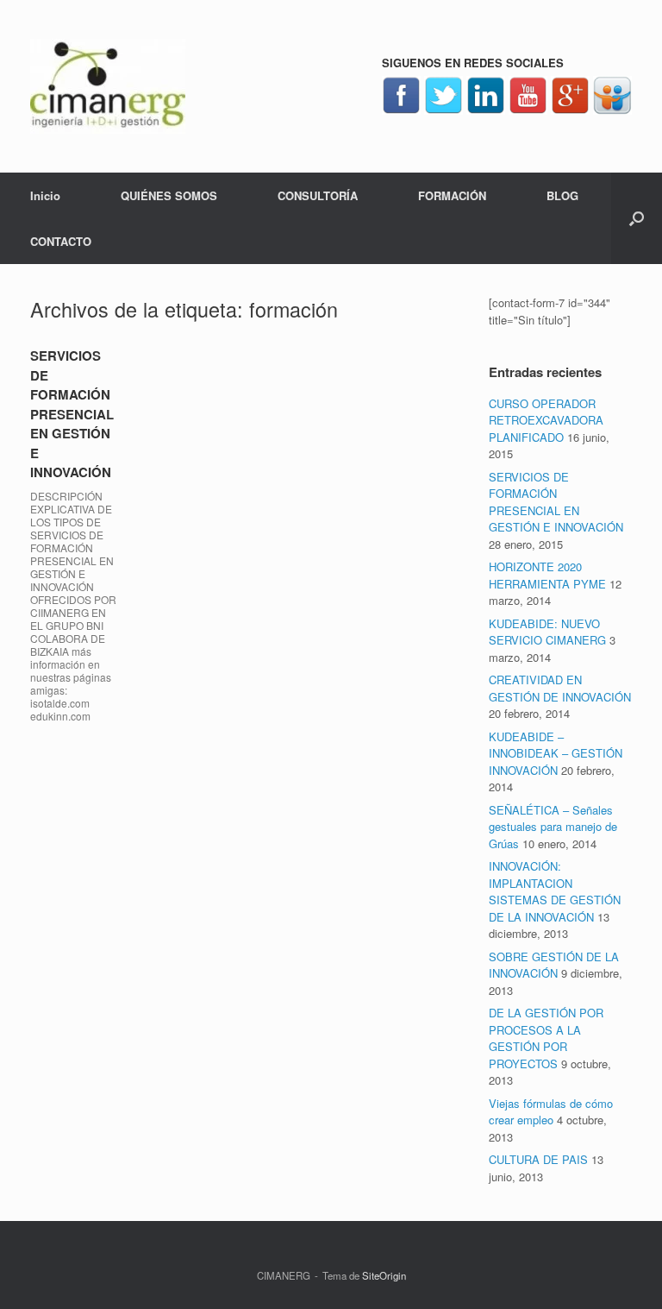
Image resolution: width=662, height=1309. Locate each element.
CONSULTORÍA (318, 195)
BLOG (562, 195)
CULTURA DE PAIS (538, 1159)
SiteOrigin (384, 1275)
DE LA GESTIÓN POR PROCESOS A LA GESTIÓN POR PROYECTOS (546, 1038)
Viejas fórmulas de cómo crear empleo (551, 1112)
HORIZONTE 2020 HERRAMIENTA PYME (547, 575)
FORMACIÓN (452, 195)
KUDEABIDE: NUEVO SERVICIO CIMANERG (547, 632)
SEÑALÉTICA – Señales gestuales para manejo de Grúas (553, 827)
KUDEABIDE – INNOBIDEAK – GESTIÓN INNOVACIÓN (555, 753)
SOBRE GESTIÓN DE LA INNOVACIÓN (554, 965)
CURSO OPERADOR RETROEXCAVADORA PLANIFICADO (546, 420)
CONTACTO (60, 241)
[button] (636, 218)
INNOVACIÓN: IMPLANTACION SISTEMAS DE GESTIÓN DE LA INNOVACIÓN (555, 891)
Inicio (45, 195)
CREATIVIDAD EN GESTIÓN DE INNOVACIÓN (560, 688)
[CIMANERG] (107, 86)
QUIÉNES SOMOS (169, 195)
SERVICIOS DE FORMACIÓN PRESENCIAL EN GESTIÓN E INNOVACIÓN (72, 413)
